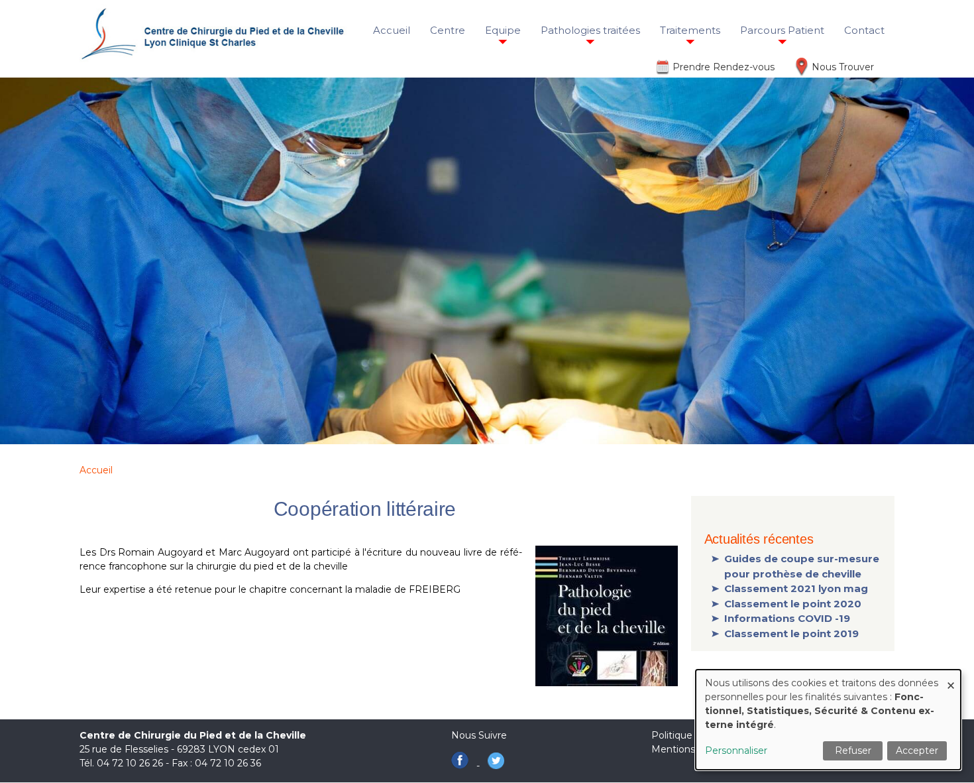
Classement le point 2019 (791, 633)
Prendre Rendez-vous (724, 67)
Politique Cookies (691, 735)
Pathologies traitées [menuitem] (590, 30)
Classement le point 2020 (792, 603)
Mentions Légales (692, 749)
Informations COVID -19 (787, 618)
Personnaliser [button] (736, 750)
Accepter (917, 750)
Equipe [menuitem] (503, 30)
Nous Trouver (843, 67)
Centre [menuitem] (447, 30)
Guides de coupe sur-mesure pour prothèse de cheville (801, 566)
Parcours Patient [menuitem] (782, 30)
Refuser (853, 750)
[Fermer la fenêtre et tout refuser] (951, 678)
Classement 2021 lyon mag (796, 588)
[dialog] (828, 720)
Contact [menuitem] (864, 30)
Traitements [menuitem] (690, 30)
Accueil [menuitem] (391, 30)
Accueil (96, 470)
